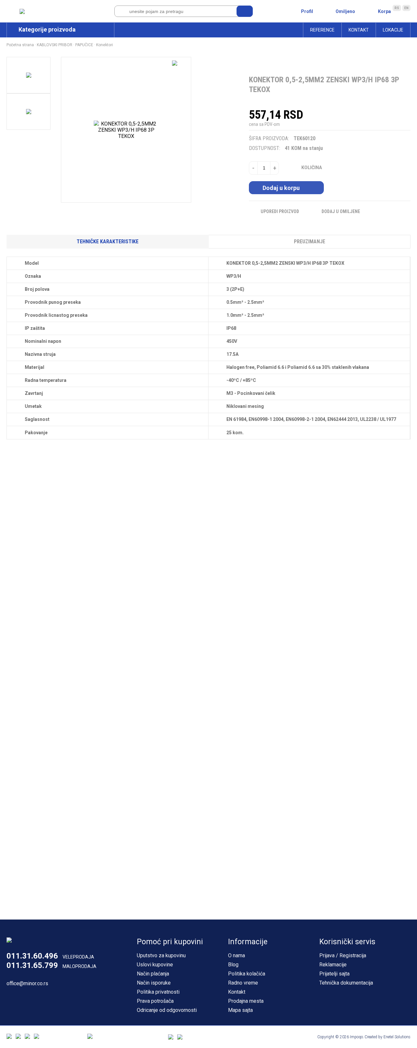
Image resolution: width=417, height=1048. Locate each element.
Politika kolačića (246, 974)
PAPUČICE (84, 45)
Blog (233, 964)
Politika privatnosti (158, 992)
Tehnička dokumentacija (346, 983)
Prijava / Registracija (342, 955)
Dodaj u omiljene (341, 211)
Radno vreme (243, 983)
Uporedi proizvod (280, 211)
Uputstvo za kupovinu (161, 955)
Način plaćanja (153, 974)
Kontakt (359, 30)
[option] (28, 75)
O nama (236, 955)
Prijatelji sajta (334, 974)
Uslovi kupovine (155, 964)
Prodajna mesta (246, 1001)
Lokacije (393, 30)
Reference (322, 30)
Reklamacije (333, 964)
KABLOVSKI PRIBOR (54, 45)
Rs (397, 8)
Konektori (104, 45)
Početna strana (20, 45)
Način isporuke (154, 983)
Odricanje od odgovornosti (167, 1010)
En (406, 8)
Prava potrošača (155, 1001)
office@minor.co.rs (27, 983)
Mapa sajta (240, 1010)
